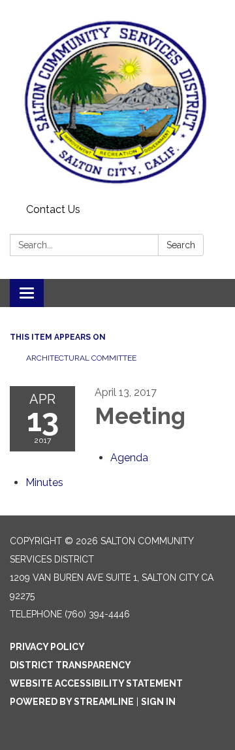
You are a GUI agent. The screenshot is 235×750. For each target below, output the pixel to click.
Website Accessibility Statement (96, 683)
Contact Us (53, 209)
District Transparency (70, 665)
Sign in (158, 701)
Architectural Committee (81, 358)
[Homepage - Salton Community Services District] (117, 99)
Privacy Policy (47, 647)
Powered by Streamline (72, 701)
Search (180, 245)
